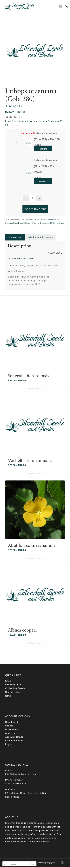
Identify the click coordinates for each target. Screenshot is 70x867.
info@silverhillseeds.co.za (20, 774)
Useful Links (12, 692)
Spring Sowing (58, 223)
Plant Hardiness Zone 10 (42, 223)
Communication (14, 740)
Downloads (11, 729)
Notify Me (43, 149)
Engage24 (51, 863)
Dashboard (11, 722)
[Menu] (60, 6)
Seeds (37, 219)
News (8, 695)
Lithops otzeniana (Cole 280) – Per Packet (45, 166)
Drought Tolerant (24, 223)
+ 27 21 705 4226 (15, 783)
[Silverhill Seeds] (29, 6)
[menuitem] (62, 6)
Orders (9, 725)
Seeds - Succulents (48, 219)
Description (15, 237)
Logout (9, 744)
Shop (8, 681)
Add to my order (35, 209)
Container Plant (11, 223)
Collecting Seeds (15, 688)
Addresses (11, 733)
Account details (14, 737)
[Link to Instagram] (62, 863)
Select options (36, 389)
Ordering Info (13, 684)
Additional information (40, 237)
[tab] (15, 237)
